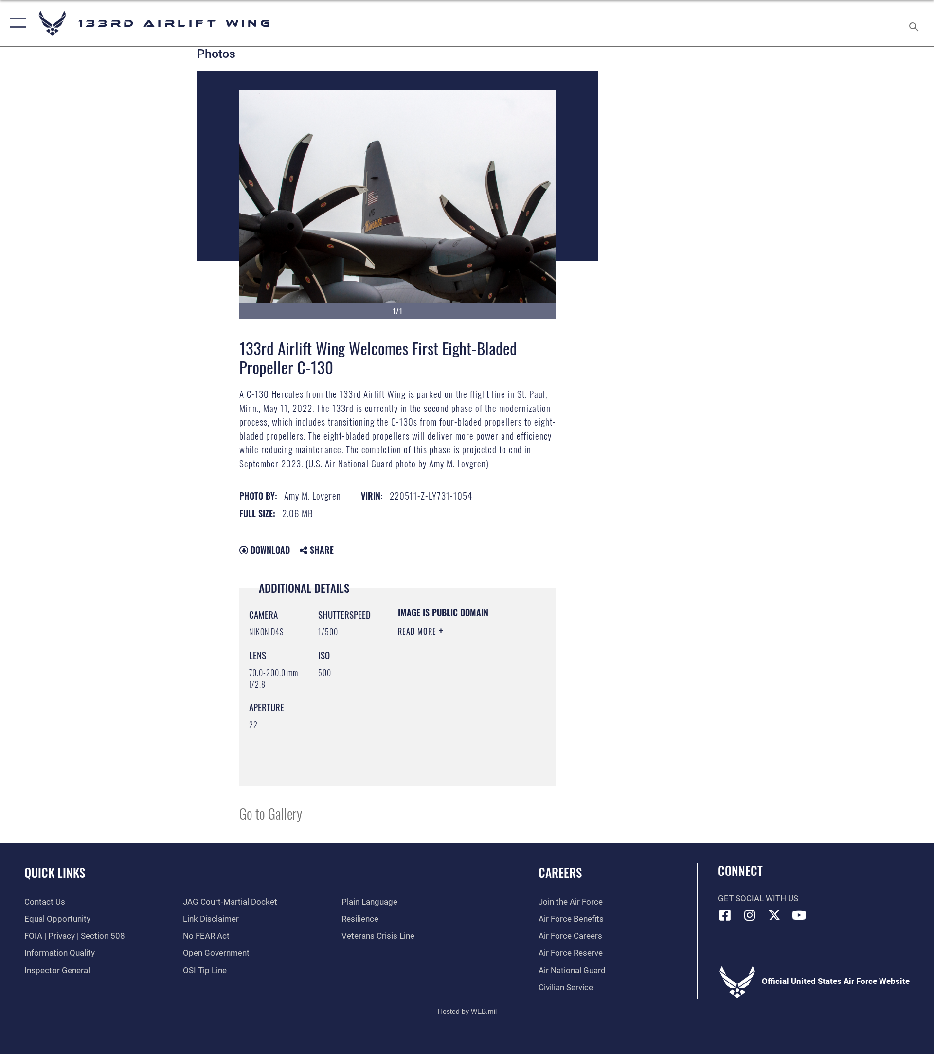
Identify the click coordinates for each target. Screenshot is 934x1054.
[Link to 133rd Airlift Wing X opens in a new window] (774, 915)
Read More (418, 631)
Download (269, 549)
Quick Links (54, 872)
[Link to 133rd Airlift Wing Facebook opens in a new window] (725, 915)
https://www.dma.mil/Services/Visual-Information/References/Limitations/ (457, 754)
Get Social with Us (758, 898)
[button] (16, 23)
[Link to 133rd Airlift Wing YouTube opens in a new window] (799, 915)
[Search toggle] (915, 23)
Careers (560, 872)
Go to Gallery (270, 813)
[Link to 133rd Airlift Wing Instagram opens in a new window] (749, 915)
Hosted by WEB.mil (467, 1011)
